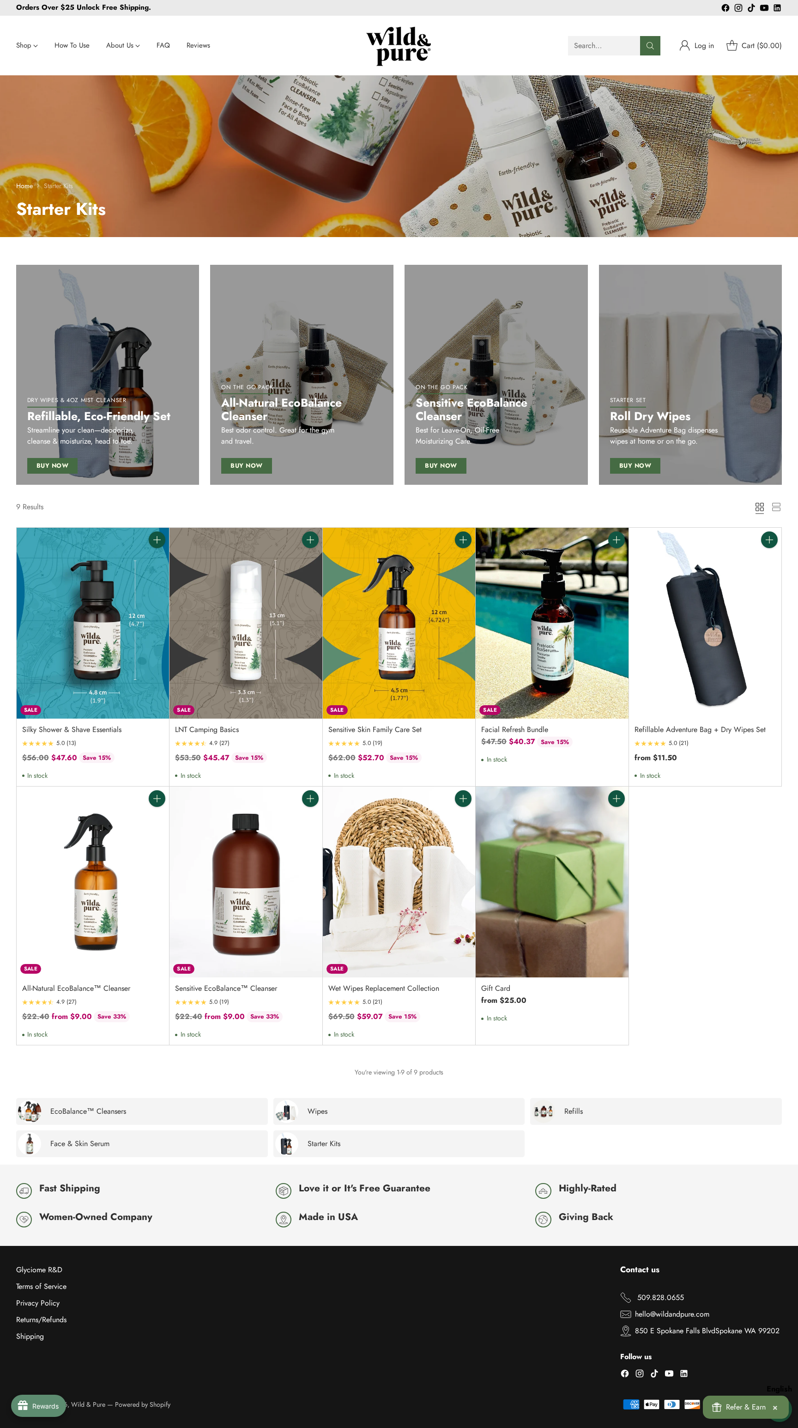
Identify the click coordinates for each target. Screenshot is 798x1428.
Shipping (30, 1336)
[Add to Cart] (157, 539)
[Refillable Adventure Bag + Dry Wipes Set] (705, 623)
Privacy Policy (38, 1303)
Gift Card (495, 988)
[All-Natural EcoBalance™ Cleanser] (93, 882)
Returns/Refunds (41, 1319)
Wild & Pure (88, 1404)
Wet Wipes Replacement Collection (383, 988)
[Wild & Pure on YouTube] (764, 9)
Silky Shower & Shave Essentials (71, 729)
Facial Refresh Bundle (514, 729)
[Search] (650, 45)
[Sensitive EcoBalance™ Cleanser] (245, 882)
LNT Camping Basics (207, 729)
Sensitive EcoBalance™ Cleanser (226, 988)
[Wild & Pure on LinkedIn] (777, 9)
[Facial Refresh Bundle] (552, 623)
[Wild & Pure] (399, 45)
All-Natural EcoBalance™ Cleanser (76, 988)
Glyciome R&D (39, 1269)
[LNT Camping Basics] (245, 623)
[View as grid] (759, 507)
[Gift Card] (552, 882)
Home (24, 185)
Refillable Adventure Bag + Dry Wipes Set (700, 729)
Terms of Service (41, 1286)
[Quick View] (157, 560)
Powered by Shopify (142, 1404)
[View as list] (776, 507)
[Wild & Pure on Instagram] (738, 9)
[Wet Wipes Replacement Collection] (399, 882)
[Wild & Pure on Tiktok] (751, 9)
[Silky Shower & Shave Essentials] (93, 623)
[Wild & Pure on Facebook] (725, 9)
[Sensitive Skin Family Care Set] (399, 623)
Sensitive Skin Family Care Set (375, 729)
